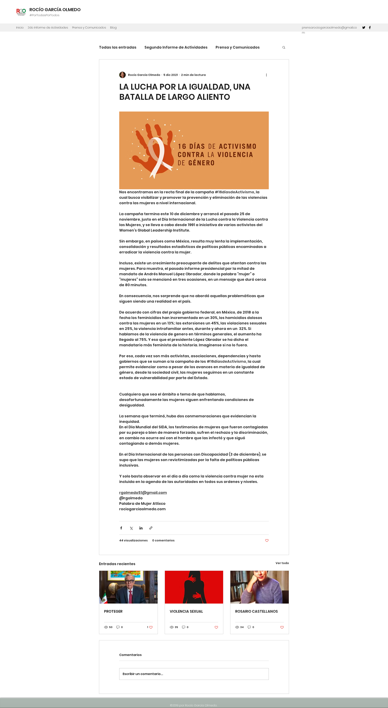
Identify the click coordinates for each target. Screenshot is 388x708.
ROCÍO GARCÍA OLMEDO (55, 9)
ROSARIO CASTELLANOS (256, 611)
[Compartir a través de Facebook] (121, 528)
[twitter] (364, 28)
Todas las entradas (117, 47)
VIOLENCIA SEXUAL (186, 611)
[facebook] (370, 28)
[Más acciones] (266, 74)
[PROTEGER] (128, 587)
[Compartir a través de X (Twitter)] (131, 528)
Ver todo (282, 563)
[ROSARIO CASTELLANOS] (259, 587)
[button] (284, 47)
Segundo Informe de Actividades (176, 47)
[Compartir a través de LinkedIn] (141, 528)
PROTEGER (113, 611)
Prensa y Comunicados (238, 47)
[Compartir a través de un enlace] (151, 528)
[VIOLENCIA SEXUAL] (194, 587)
